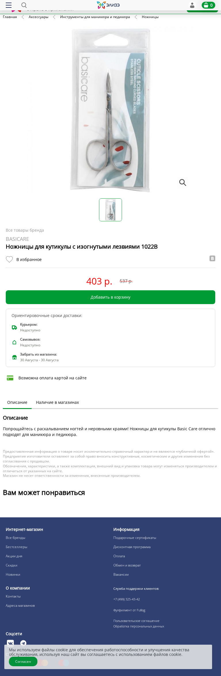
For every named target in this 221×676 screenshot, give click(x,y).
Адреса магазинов (20, 605)
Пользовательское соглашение (136, 621)
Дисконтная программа (131, 546)
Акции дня (14, 556)
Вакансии (121, 574)
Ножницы (150, 16)
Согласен (23, 661)
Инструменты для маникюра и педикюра (95, 16)
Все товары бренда (25, 230)
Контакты (13, 596)
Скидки (11, 565)
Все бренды (15, 537)
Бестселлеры (16, 546)
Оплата (119, 556)
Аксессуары (38, 16)
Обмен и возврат (127, 565)
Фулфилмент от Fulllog (129, 610)
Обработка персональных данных (138, 626)
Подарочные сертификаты (134, 537)
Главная (10, 16)
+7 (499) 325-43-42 (126, 599)
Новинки (13, 574)
